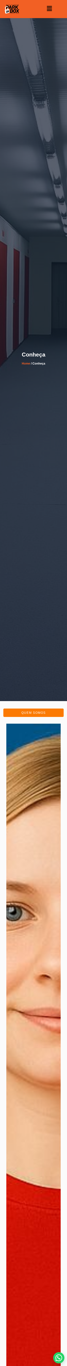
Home (26, 363)
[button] (50, 9)
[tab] (33, 713)
